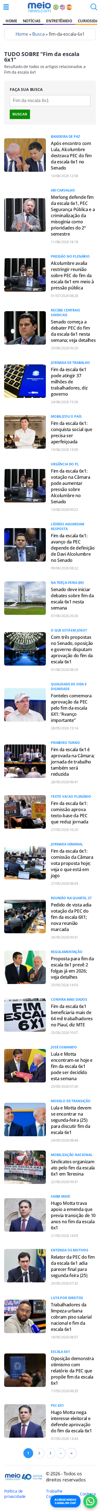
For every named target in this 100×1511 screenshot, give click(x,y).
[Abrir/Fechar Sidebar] (6, 7)
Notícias (32, 20)
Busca (38, 34)
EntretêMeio (59, 20)
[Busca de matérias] (94, 9)
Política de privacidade (15, 1493)
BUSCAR (19, 114)
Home (11, 20)
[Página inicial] (39, 7)
